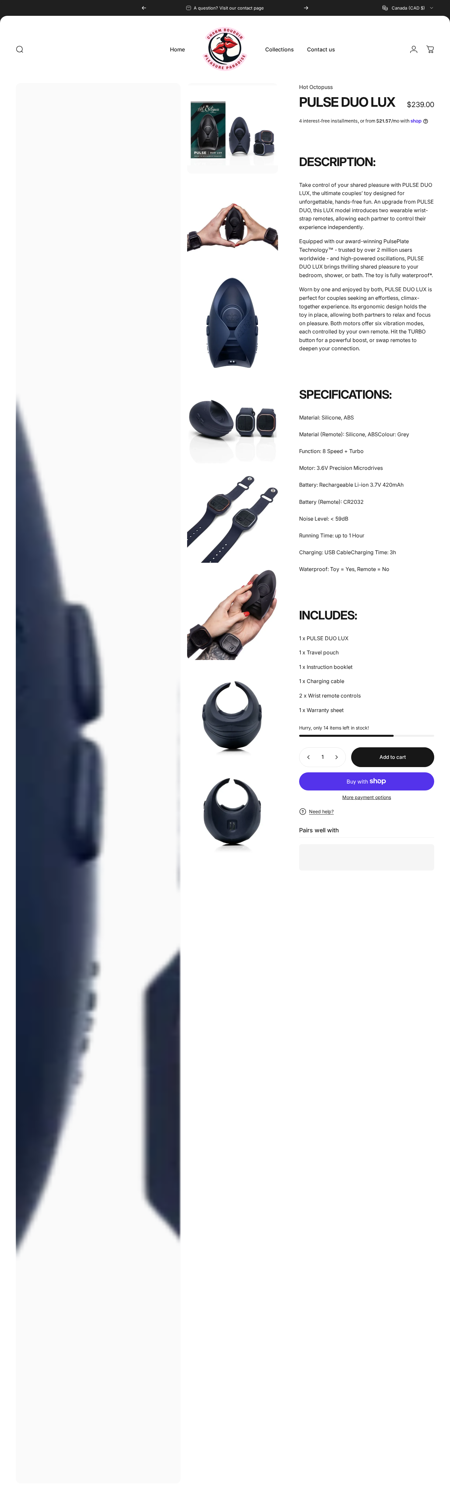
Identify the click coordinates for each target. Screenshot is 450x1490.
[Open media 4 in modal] (232, 322)
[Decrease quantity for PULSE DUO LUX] (307, 757)
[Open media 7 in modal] (232, 614)
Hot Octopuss (316, 87)
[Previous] (144, 8)
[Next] (306, 8)
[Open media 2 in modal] (232, 128)
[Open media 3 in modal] (232, 225)
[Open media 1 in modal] (98, 783)
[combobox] (408, 8)
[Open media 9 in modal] (232, 809)
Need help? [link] (321, 811)
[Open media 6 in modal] (232, 517)
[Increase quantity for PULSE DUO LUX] (338, 757)
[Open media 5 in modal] (232, 420)
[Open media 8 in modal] (232, 712)
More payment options (366, 797)
